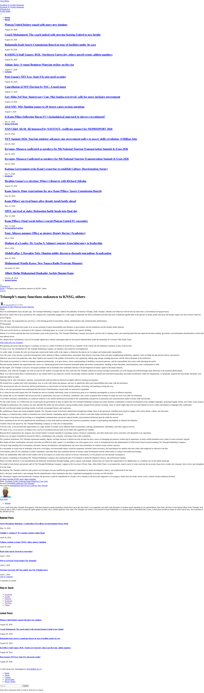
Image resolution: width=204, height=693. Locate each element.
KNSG (16, 479)
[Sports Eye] (5, 9)
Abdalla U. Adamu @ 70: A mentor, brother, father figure (22, 533)
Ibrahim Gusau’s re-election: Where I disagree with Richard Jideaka (45, 181)
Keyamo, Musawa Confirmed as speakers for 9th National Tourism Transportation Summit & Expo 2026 (67, 158)
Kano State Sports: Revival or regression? (16, 551)
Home (7, 18)
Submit (25, 686)
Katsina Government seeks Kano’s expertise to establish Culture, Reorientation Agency (56, 168)
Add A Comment (6, 577)
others (26, 479)
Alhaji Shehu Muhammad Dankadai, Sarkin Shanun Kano (39, 273)
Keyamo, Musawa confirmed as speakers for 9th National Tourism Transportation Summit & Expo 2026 (66, 148)
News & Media (11, 124)
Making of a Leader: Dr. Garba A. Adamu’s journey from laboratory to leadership (53, 243)
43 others (3, 479)
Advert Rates (11, 280)
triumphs (32, 479)
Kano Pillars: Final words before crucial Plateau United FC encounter (46, 221)
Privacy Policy (10, 682)
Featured (3, 291)
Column (8, 72)
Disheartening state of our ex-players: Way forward (29, 486)
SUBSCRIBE (5, 11)
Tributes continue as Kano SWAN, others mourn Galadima (23, 542)
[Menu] (1, 14)
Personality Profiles (14, 228)
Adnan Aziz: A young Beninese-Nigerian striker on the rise (39, 64)
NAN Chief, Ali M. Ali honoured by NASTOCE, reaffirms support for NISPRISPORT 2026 (59, 128)
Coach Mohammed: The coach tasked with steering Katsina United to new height (52, 34)
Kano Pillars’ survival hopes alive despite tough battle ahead (40, 201)
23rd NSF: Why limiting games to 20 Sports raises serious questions (44, 106)
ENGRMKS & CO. (34, 669)
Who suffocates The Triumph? (11, 343)
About (7, 675)
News (7, 20)
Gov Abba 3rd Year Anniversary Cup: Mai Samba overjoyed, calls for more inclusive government (62, 96)
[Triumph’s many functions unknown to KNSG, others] (2, 309)
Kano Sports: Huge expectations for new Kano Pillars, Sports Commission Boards (53, 191)
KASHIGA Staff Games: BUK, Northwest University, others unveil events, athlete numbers (59, 54)
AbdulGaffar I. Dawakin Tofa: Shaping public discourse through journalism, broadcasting (58, 253)
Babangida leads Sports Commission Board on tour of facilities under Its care (50, 44)
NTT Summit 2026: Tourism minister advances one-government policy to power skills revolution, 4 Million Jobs (71, 138)
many (22, 479)
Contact (8, 677)
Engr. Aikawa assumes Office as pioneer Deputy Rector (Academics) (45, 233)
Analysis (9, 176)
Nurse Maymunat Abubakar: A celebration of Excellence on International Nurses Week (34, 524)
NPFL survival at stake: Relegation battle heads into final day (41, 211)
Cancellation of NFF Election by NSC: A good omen (35, 86)
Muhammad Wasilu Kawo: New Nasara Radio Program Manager (44, 263)
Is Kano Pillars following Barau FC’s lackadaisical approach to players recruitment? (55, 116)
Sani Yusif (9, 305)
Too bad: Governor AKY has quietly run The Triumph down (24, 570)
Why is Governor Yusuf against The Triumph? (18, 561)
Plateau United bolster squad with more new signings (36, 24)
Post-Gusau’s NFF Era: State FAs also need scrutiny (35, 76)
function (10, 479)
